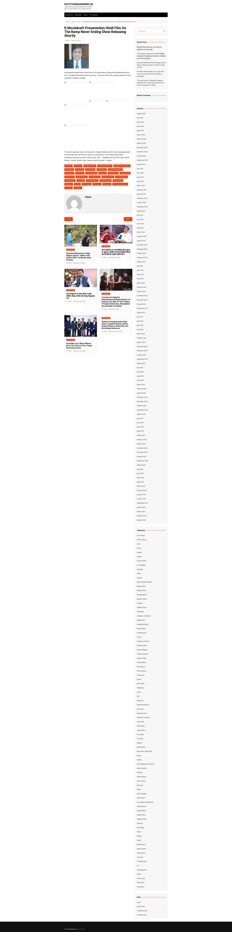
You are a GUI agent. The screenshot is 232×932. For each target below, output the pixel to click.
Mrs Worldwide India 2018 (145, 764)
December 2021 (142, 295)
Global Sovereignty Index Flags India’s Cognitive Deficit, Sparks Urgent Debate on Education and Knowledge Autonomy (115, 325)
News (86, 15)
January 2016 (141, 520)
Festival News (141, 662)
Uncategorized (141, 870)
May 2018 (140, 478)
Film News (91, 169)
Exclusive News (142, 645)
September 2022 (142, 257)
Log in (139, 902)
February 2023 (142, 236)
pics (78, 184)
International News (143, 705)
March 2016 (141, 511)
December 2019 (142, 397)
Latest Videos (108, 177)
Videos (139, 874)
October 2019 (141, 406)
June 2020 (140, 372)
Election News (141, 628)
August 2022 (141, 262)
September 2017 (142, 503)
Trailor (69, 188)
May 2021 (140, 325)
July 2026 (140, 118)
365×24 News (142, 540)
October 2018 (141, 456)
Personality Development (145, 802)
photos (69, 184)
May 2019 (140, 427)
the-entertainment (121, 184)
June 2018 (140, 473)
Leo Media (140, 734)
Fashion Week (141, 658)
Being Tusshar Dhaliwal (144, 582)
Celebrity (70, 169)
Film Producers (141, 671)
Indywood (140, 700)
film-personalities (116, 169)
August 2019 (141, 414)
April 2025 (140, 181)
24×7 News (141, 535)
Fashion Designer (142, 654)
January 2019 (141, 444)
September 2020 (142, 359)
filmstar (80, 173)
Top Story (140, 857)
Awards (139, 578)
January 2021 (141, 342)
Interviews (140, 709)
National (139, 772)
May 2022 (140, 274)
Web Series (140, 887)
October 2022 (141, 253)
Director (80, 169)
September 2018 (142, 461)
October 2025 (141, 156)
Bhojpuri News (141, 590)
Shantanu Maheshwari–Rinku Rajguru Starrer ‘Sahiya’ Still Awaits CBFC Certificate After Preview (78, 256)
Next (127, 219)
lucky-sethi (70, 180)
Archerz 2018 (141, 561)
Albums (139, 556)
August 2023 (141, 211)
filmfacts (70, 173)
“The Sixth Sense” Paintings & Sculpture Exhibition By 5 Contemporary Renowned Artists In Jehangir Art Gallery (150, 82)
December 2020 (142, 346)
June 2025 (140, 173)
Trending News (142, 861)
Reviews (140, 823)
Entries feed (141, 906)
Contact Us (69, 15)
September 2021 (142, 308)
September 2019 (142, 410)
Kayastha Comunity (143, 717)
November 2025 (142, 152)
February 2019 (142, 439)
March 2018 (141, 486)
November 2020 (142, 351)
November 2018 (142, 452)
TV (138, 865)
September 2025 (142, 160)
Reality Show (141, 815)
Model (139, 755)
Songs (139, 840)
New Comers (106, 180)
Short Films (140, 827)
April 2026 (140, 130)
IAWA (139, 692)
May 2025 (140, 177)
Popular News (141, 810)
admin (68, 40)
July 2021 (140, 317)
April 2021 (140, 329)
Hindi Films (114, 173)
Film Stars (102, 169)
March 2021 (141, 334)
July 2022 (140, 266)
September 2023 (142, 207)
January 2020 (141, 393)
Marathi (139, 743)
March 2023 (141, 232)
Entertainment (141, 633)
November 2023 (142, 198)
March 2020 (141, 384)
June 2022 (140, 270)
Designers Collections (144, 616)
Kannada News (142, 713)
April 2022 (140, 279)
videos (79, 188)
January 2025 (141, 194)
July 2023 (140, 215)
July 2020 (140, 367)
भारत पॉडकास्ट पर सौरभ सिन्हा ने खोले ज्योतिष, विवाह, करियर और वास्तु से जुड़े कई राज (80, 296)
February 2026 (142, 139)
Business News (142, 599)
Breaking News (142, 595)
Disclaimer (78, 15)
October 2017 (141, 499)
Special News (141, 844)
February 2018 (142, 490)
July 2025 (140, 169)
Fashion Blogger (142, 650)
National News (142, 777)
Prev (69, 219)
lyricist (81, 180)
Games (139, 679)
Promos (98, 184)
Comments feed (142, 911)
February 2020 (142, 389)
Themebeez (81, 929)
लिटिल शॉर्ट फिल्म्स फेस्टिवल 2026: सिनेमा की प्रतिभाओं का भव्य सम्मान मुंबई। (149, 48)
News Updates (142, 794)
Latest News (95, 177)
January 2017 (141, 507)
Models (139, 760)
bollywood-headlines (122, 166)
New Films (119, 180)
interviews (70, 177)
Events (139, 637)
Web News (140, 882)
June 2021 (140, 321)
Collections (140, 611)
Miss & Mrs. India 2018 (144, 751)
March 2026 (141, 135)
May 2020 (140, 376)
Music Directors (142, 768)
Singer (139, 832)
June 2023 (140, 219)
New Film (140, 785)
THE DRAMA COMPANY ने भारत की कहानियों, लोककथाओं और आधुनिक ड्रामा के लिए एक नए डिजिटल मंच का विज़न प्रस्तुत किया (151, 56)
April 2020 (140, 380)
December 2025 (142, 147)
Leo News (140, 738)
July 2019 (140, 418)
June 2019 (140, 422)
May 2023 (140, 224)
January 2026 (141, 143)
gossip (103, 173)
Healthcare (140, 688)
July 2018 (140, 469)
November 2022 (142, 249)
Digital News (141, 620)
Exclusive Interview (143, 641)
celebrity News (142, 607)
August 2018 (141, 465)
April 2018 (140, 482)
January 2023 (141, 240)
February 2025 (142, 190)
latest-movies (122, 177)
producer (87, 184)
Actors (139, 548)
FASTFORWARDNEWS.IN (78, 4)
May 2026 (140, 126)
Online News (141, 798)
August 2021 (141, 312)
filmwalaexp (92, 173)
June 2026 (140, 122)
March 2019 (141, 435)
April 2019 (140, 431)
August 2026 (141, 113)
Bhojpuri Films (90, 166)
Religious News (142, 819)
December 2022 (142, 245)
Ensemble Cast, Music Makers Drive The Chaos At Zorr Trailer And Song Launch (79, 345)
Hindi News (126, 173)
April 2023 (140, 228)
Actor (138, 544)
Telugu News (141, 853)
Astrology (140, 569)
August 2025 (141, 164)
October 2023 (141, 202)
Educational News (143, 624)
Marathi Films (141, 747)
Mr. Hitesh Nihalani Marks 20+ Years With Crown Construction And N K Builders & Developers (150, 74)
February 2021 (142, 338)
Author (139, 573)
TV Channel (93, 15)
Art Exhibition (141, 565)
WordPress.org (142, 915)
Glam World (140, 683)
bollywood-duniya (105, 166)
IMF (138, 696)
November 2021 (142, 300)
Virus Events (141, 878)
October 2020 (141, 355)
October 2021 (141, 304)
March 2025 (141, 185)
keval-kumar (82, 177)
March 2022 (141, 283)
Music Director (93, 180)
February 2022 (142, 287)
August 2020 (141, 363)
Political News (141, 806)
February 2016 (142, 516)
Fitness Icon (141, 675)
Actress (79, 166)
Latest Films (141, 726)
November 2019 (142, 401)
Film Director (141, 667)
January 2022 (141, 291)
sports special (141, 849)
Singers (108, 184)
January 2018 (141, 494)
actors (69, 166)
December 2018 (142, 448)
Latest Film (140, 722)
